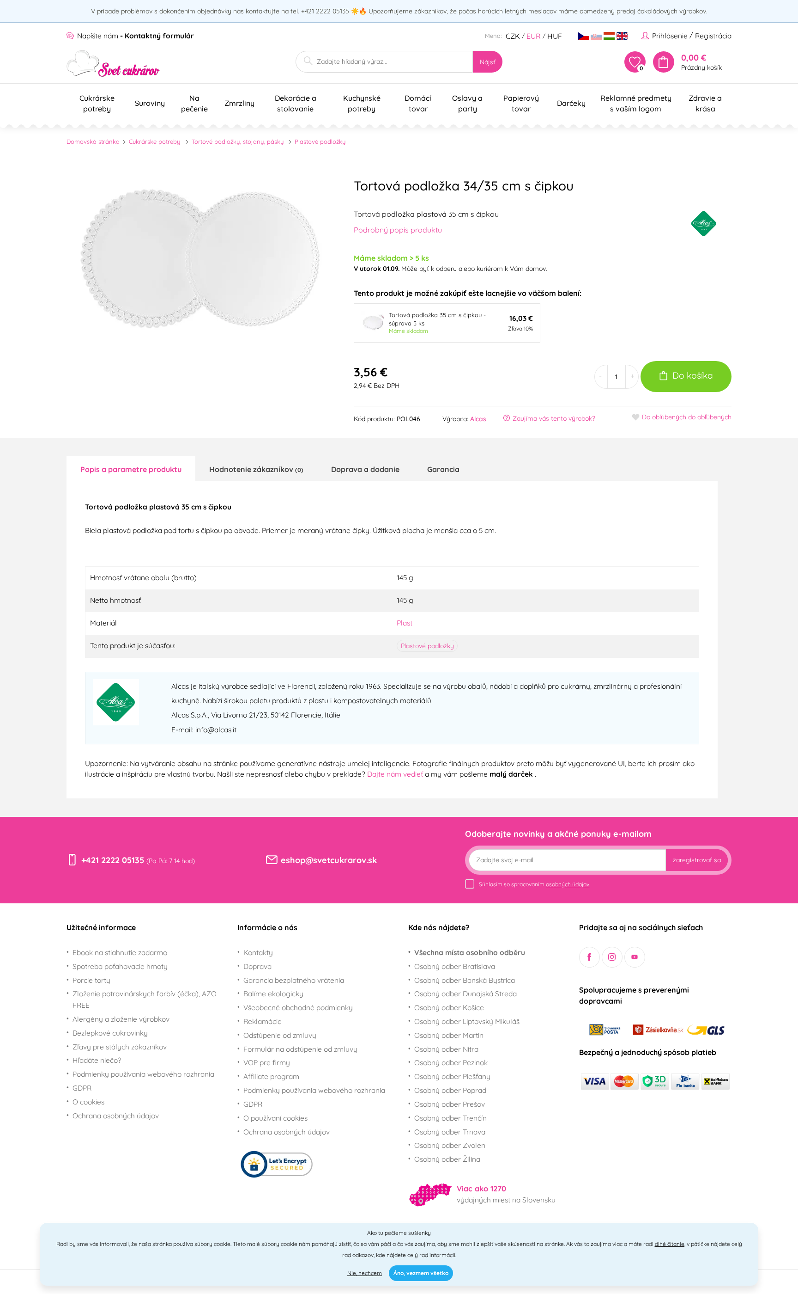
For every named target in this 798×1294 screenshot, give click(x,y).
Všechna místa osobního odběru (469, 952)
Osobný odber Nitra (446, 1049)
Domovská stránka (93, 141)
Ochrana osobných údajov (116, 1115)
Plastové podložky (320, 141)
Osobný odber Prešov (449, 1104)
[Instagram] (612, 957)
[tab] (130, 468)
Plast (404, 622)
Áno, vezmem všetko (420, 1272)
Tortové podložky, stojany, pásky (238, 141)
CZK (513, 36)
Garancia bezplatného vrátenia (293, 980)
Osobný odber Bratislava (454, 966)
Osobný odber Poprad (450, 1090)
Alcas (478, 419)
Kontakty (258, 952)
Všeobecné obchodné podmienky (298, 1007)
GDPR (82, 1087)
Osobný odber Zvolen (449, 1145)
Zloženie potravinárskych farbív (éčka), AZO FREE (145, 999)
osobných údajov (567, 884)
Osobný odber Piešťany (452, 1076)
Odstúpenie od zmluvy (279, 1035)
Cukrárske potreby (154, 141)
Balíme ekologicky (273, 993)
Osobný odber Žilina (447, 1159)
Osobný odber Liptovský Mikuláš (467, 1021)
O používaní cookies (275, 1117)
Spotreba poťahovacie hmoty (120, 966)
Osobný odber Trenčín (450, 1117)
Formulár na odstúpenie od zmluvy (300, 1049)
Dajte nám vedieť (396, 774)
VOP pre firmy (266, 1062)
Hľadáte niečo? (97, 1060)
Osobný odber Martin (449, 1035)
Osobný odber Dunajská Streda (465, 993)
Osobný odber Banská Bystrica (464, 980)
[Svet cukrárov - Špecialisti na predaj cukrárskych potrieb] (113, 64)
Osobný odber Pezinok (451, 1062)
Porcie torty (91, 980)
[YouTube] (634, 957)
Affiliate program (271, 1076)
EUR (533, 36)
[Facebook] (589, 957)
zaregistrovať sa (697, 860)
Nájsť (488, 62)
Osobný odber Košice (449, 1007)
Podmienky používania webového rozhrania (143, 1074)
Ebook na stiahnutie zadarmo (120, 952)
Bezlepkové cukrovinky (110, 1032)
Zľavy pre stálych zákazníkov (120, 1046)
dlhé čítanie (669, 1243)
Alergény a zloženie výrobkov (121, 1019)
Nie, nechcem (364, 1272)
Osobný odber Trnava (449, 1131)
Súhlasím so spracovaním (534, 884)
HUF (554, 36)
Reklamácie (262, 1021)
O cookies (88, 1101)
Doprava (257, 966)
